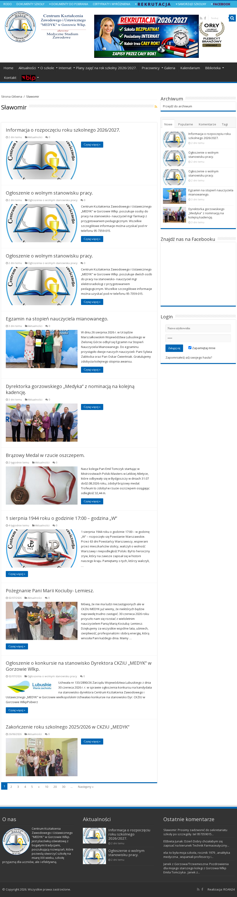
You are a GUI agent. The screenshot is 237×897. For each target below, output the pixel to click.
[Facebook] (202, 889)
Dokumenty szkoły (30, 4)
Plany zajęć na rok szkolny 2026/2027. (106, 67)
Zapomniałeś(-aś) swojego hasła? (188, 357)
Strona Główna (11, 96)
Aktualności (27, 67)
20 (55, 787)
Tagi (225, 124)
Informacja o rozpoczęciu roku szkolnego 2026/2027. (63, 130)
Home (8, 67)
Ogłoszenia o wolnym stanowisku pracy (53, 200)
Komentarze (207, 124)
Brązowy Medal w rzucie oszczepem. (45, 455)
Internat (65, 67)
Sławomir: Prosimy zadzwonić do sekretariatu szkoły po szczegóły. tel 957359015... (195, 832)
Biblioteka (213, 67)
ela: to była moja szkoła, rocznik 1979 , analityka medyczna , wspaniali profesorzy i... (196, 854)
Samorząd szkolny (192, 4)
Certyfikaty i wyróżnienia (111, 4)
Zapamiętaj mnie (203, 348)
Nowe (168, 124)
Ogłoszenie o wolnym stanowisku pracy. (49, 193)
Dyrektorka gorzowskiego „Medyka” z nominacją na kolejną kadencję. (70, 389)
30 (63, 787)
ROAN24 (229, 889)
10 (46, 787)
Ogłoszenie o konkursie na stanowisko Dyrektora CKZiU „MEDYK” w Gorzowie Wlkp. (79, 666)
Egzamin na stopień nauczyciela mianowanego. (57, 319)
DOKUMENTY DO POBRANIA (69, 4)
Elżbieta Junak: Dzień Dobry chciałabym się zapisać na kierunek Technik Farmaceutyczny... (196, 843)
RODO (7, 4)
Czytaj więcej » (92, 144)
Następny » (86, 787)
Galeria (169, 67)
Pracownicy (151, 67)
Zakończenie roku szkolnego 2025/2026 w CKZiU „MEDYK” (67, 727)
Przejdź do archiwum (177, 106)
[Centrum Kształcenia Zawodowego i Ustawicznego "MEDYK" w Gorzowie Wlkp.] (45, 25)
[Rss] (198, 889)
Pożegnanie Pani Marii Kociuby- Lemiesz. (50, 590)
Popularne (185, 124)
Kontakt (10, 77)
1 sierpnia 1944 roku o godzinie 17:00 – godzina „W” (61, 518)
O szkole (47, 67)
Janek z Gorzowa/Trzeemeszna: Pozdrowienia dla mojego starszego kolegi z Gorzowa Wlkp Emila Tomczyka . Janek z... (196, 868)
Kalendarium (190, 67)
